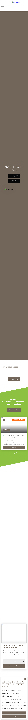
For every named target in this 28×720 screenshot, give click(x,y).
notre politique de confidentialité (9, 710)
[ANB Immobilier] (19, 5)
